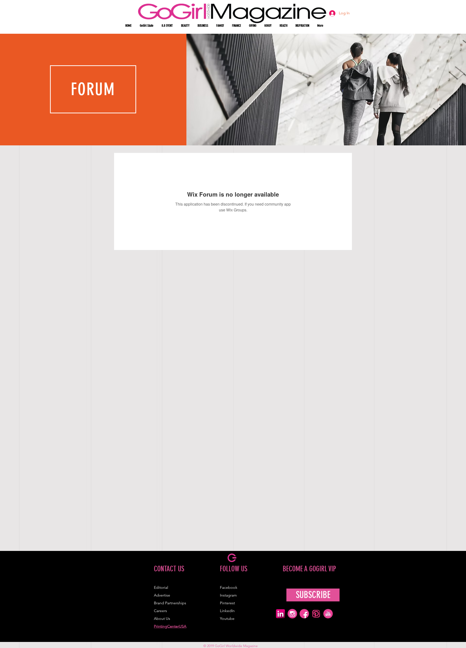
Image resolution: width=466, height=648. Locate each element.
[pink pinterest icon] (316, 613)
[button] (185, 26)
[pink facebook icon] (304, 613)
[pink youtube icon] (328, 613)
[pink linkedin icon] (280, 613)
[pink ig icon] (292, 613)
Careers (160, 610)
